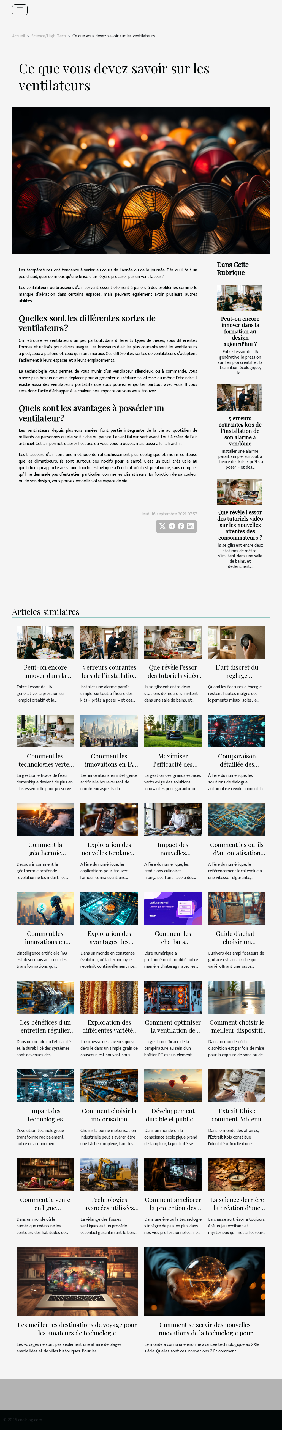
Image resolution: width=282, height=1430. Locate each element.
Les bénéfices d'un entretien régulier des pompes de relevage (45, 1034)
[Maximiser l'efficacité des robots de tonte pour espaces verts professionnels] (173, 731)
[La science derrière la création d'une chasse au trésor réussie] (236, 1174)
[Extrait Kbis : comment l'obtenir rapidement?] (236, 1086)
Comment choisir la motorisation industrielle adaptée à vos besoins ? (109, 1123)
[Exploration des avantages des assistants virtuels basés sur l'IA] (109, 908)
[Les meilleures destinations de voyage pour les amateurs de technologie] (77, 1281)
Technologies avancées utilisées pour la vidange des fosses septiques (109, 1211)
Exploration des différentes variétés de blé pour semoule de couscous (109, 1034)
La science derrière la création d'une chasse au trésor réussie (237, 1211)
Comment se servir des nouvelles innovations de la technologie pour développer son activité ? (205, 1332)
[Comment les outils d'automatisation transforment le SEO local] (236, 819)
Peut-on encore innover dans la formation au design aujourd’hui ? (240, 331)
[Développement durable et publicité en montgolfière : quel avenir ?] (173, 1086)
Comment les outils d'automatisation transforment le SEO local (237, 856)
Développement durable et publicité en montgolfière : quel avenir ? (173, 1123)
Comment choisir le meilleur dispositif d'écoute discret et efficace (237, 1034)
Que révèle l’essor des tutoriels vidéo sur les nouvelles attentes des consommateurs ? (240, 524)
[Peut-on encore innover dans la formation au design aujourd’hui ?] (239, 298)
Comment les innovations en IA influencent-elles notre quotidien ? (109, 768)
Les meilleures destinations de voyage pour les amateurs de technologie (77, 1328)
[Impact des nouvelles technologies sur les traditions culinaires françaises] (173, 819)
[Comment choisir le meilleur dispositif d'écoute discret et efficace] (236, 997)
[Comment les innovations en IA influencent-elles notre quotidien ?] (109, 731)
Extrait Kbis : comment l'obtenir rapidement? (237, 1118)
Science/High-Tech (48, 36)
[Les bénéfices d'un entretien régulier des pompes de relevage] (45, 997)
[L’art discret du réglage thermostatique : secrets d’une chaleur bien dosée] (236, 642)
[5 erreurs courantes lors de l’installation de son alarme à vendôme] (239, 397)
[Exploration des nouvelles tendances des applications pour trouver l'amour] (109, 819)
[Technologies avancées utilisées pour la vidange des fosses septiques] (109, 1174)
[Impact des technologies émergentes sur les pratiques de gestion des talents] (45, 1086)
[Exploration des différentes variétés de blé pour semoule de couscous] (109, 997)
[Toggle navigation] (20, 9)
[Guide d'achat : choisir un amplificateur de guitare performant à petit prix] (236, 908)
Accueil (18, 36)
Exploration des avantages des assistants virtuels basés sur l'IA (109, 945)
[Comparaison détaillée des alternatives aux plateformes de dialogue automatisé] (236, 731)
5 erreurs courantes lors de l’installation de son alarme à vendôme (240, 430)
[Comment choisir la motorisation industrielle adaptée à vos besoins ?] (109, 1086)
